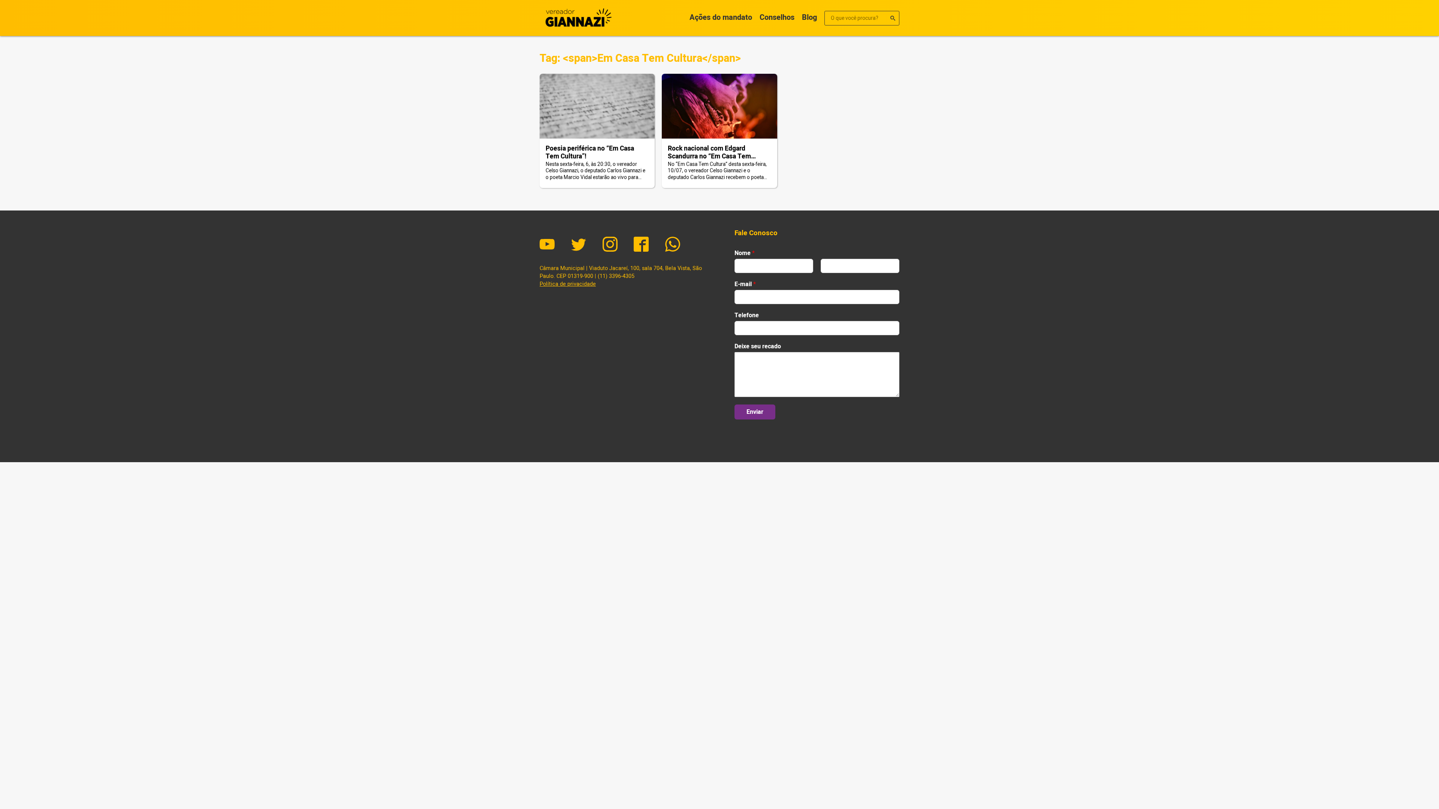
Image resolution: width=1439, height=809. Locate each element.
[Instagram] (610, 245)
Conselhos (777, 17)
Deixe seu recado (757, 347)
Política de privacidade (568, 284)
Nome (744, 253)
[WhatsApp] (672, 245)
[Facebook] (641, 245)
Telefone (746, 315)
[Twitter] (578, 245)
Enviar (754, 411)
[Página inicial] (577, 18)
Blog (809, 17)
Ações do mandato (721, 17)
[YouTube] (547, 245)
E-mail (745, 284)
